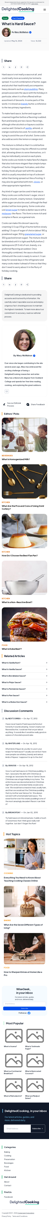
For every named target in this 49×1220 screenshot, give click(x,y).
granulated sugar (33, 234)
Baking (7, 920)
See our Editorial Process (14, 404)
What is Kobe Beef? (12, 649)
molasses (6, 213)
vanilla (28, 128)
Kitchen (6, 502)
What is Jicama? (10, 1046)
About (6, 1182)
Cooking (8, 873)
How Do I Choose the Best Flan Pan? (20, 555)
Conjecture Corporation (26, 1213)
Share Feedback (38, 404)
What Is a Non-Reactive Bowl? (17, 602)
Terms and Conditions (19, 1216)
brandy (24, 103)
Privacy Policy (6, 1216)
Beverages (7, 455)
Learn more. (34, 3)
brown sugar (11, 209)
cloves (37, 181)
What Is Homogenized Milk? (16, 459)
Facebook (8, 1197)
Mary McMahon (21, 32)
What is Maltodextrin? (13, 1096)
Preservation (9, 1159)
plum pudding (31, 89)
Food (5, 645)
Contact (7, 1185)
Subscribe (24, 1008)
